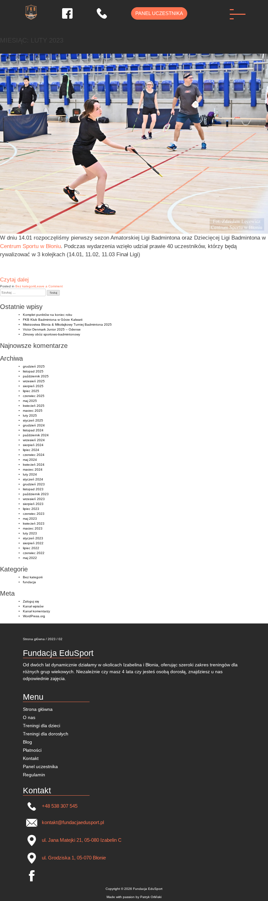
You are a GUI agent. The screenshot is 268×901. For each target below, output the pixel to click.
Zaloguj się (31, 601)
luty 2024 (30, 474)
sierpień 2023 (33, 504)
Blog (27, 742)
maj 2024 (30, 459)
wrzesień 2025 (34, 381)
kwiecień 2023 (33, 523)
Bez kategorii (25, 286)
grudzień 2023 (34, 484)
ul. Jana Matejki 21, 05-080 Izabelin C (81, 840)
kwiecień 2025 (33, 405)
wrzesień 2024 (34, 440)
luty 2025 (30, 415)
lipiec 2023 (31, 509)
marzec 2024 (32, 469)
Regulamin (34, 774)
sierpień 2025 (33, 386)
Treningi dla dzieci (41, 725)
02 (60, 639)
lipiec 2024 (31, 450)
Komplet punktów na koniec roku (47, 314)
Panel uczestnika (159, 13)
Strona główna (34, 639)
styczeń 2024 (33, 479)
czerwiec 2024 (33, 455)
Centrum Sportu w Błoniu (30, 246)
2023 (52, 639)
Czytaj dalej (14, 280)
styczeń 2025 (33, 420)
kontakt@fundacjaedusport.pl (72, 822)
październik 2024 (36, 435)
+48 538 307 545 (59, 806)
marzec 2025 (32, 410)
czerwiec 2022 (33, 553)
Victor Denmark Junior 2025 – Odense (52, 329)
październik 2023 (36, 494)
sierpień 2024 (33, 445)
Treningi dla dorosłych (45, 733)
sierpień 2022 (33, 543)
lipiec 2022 (31, 548)
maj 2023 (30, 518)
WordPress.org (34, 616)
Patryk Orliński (150, 897)
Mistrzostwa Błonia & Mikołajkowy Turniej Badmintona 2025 (67, 324)
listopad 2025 (33, 371)
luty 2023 (30, 533)
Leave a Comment (49, 286)
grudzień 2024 (34, 425)
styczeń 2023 (33, 538)
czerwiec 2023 (33, 513)
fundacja (29, 582)
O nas (29, 717)
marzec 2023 (32, 528)
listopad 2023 (33, 489)
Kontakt (31, 758)
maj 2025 (30, 401)
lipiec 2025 (31, 391)
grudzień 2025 (34, 366)
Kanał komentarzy (36, 611)
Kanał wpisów (33, 606)
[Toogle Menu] (239, 17)
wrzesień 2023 (34, 499)
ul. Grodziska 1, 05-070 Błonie (73, 857)
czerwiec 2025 (33, 396)
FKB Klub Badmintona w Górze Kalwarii (52, 319)
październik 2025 (36, 376)
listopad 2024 (33, 430)
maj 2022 (30, 558)
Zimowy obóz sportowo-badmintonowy (51, 334)
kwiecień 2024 (33, 464)
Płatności (32, 750)
